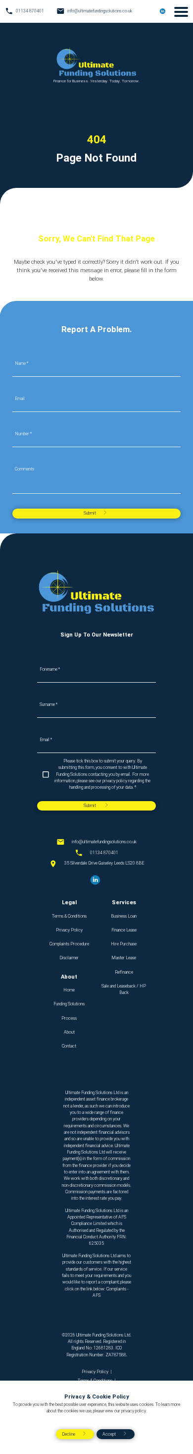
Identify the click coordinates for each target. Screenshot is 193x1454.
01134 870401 (104, 852)
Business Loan (124, 916)
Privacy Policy (69, 930)
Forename (50, 669)
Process (69, 1018)
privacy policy (133, 1410)
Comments (24, 469)
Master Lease (123, 957)
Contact (69, 1046)
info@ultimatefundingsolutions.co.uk (104, 841)
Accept (109, 1434)
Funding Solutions (69, 1003)
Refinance (124, 972)
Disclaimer (69, 957)
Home (69, 990)
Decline (68, 1434)
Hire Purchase (124, 943)
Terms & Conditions (69, 916)
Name (21, 363)
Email (20, 399)
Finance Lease (124, 930)
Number (23, 434)
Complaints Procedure (69, 943)
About (69, 1032)
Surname (48, 704)
